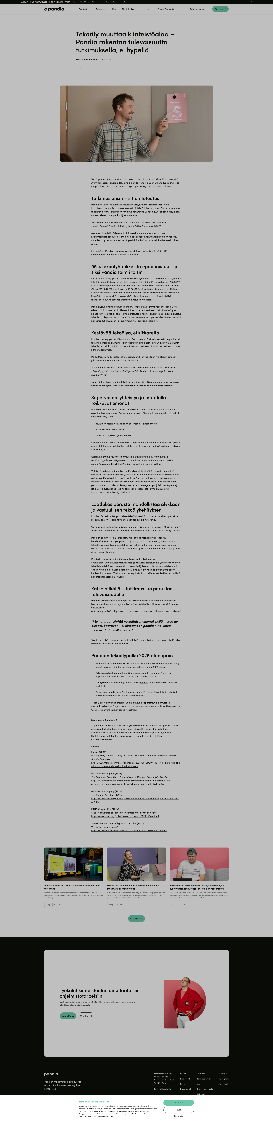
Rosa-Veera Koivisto (87, 59)
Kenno (183, 1073)
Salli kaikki (179, 1103)
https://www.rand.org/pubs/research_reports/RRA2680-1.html (125, 816)
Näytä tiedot (178, 1116)
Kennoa (144, 682)
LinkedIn (223, 1073)
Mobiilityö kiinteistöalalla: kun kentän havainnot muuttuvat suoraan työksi (133, 887)
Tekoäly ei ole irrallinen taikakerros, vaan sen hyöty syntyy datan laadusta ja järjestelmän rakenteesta (197, 887)
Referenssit (101, 9)
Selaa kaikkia (136, 918)
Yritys (146, 9)
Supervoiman (126, 413)
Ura (114, 9)
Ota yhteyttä (220, 9)
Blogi (80, 67)
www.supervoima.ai (101, 739)
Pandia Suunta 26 (166, 9)
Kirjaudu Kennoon (198, 9)
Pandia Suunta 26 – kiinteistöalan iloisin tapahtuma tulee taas (72, 887)
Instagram (224, 1078)
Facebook (223, 1083)
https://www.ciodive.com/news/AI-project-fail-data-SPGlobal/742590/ (129, 830)
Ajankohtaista (128, 9)
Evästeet (201, 1093)
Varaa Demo (68, 1015)
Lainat (183, 1083)
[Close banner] (251, 2)
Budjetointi (185, 1078)
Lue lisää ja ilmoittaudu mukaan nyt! (111, 2)
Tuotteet (83, 9)
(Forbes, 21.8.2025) (170, 282)
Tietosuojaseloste (205, 1088)
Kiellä (179, 1110)
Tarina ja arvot (204, 1078)
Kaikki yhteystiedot (162, 1088)
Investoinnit (185, 1088)
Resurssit (201, 1073)
